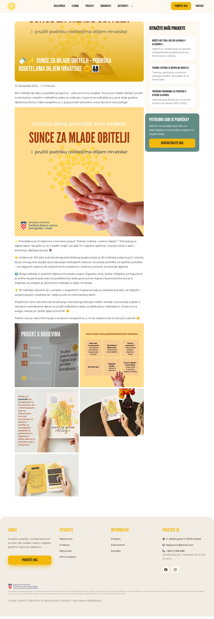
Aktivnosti (123, 6)
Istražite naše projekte (167, 28)
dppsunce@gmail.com (179, 544)
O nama (75, 6)
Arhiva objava (68, 556)
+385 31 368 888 (175, 550)
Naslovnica (59, 6)
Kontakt (200, 6)
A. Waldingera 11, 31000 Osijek (183, 538)
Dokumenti (105, 6)
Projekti (89, 6)
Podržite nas (181, 6)
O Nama (64, 544)
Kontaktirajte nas (172, 143)
